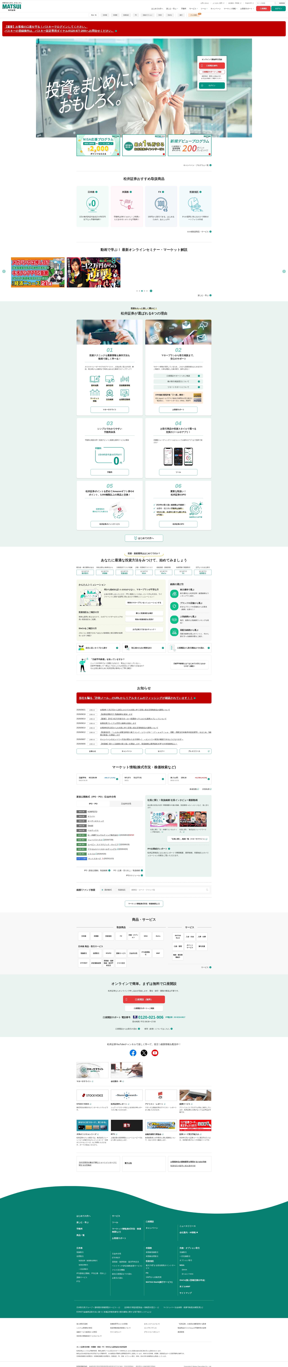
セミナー (161, 751)
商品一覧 (94, 15)
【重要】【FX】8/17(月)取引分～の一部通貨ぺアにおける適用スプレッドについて (133, 719)
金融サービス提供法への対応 (86, 1332)
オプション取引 (186, 1260)
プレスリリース (194, 751)
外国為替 (205, 789)
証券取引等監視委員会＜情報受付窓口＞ (140, 1307)
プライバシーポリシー (152, 1332)
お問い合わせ (205, 3)
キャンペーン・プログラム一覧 (196, 165)
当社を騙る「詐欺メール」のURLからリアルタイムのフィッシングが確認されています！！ (136, 697)
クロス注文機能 (118, 1270)
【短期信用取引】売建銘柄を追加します (116, 714)
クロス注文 (121, 963)
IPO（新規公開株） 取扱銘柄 (95, 870)
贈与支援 (202, 946)
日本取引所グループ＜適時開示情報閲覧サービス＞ (97, 1307)
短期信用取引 (83, 1265)
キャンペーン (216, 9)
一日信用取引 (83, 1269)
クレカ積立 (193, 15)
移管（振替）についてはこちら (157, 1029)
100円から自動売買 (153, 1277)
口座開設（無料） (144, 999)
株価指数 (193, 789)
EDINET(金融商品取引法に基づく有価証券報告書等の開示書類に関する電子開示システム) (112, 1312)
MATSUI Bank (178, 937)
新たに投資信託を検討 (144, 613)
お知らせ (92, 751)
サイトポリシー (115, 1332)
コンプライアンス (150, 1328)
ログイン (278, 8)
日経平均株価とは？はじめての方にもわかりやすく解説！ (189, 665)
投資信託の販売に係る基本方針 (183, 1166)
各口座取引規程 (82, 1324)
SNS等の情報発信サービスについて (89, 1336)
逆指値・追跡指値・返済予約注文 (108, 963)
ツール (203, 9)
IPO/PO (108, 953)
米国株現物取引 (152, 1252)
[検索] (276, 3)
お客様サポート (246, 9)
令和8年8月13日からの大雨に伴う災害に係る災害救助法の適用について (129, 728)
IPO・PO (93, 804)
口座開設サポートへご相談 (211, 72)
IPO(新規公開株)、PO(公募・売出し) (91, 1273)
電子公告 (128, 1163)
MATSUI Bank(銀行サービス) (159, 1282)
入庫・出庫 (202, 937)
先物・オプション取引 (190, 1248)
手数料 (183, 9)
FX (136, 15)
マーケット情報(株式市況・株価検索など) (144, 904)
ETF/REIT (83, 963)
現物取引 (84, 953)
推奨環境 (181, 1332)
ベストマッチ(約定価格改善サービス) (127, 1266)
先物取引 (183, 1252)
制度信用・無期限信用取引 (88, 1260)
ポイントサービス (190, 946)
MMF (158, 953)
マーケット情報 (230, 9)
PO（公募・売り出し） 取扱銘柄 (127, 870)
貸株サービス (121, 953)
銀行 (181, 15)
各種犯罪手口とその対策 (119, 1324)
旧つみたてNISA (187, 1274)
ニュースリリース (188, 1226)
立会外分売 (126, 804)
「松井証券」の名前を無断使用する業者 (192, 1324)
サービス (192, 9)
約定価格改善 (96, 963)
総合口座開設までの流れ (122, 1274)
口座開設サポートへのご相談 (178, 376)
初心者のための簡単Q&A (141, 648)
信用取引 (96, 953)
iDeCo (170, 15)
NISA (160, 15)
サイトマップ (186, 1293)
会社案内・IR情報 (234, 3)
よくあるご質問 (218, 3)
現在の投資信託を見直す (144, 619)
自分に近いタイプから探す (96, 648)
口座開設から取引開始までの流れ (190, 648)
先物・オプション (133, 936)
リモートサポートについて (178, 387)
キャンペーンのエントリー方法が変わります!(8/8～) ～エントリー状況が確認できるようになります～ (141, 739)
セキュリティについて (152, 1324)
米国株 (115, 15)
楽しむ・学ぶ (171, 9)
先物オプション (147, 15)
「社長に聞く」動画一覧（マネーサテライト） (188, 839)
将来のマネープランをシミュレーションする (144, 603)
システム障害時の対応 (84, 1328)
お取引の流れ (117, 1278)
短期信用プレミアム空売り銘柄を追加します (118, 723)
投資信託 (126, 15)
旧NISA (184, 1270)
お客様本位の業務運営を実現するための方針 (188, 1162)
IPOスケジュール (133, 875)
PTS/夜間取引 (146, 953)
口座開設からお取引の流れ (126, 1029)
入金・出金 (190, 937)
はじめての (85, 572)
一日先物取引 (185, 1256)
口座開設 (263, 8)
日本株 (105, 15)
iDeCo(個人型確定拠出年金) (192, 1280)
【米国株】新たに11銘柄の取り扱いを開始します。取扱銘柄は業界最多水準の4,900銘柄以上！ (138, 744)
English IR (248, 3)
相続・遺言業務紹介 (178, 956)
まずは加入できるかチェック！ (144, 629)
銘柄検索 (282, 3)
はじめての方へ (157, 9)
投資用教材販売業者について (120, 1328)
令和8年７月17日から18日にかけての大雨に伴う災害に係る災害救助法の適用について (135, 710)
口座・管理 (178, 946)
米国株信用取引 (152, 1256)
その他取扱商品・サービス (198, 232)
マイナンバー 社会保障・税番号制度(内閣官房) (182, 1307)
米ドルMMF (185, 1286)
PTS (78, 1281)
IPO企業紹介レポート (157, 849)
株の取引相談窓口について (178, 381)
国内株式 (108, 890)
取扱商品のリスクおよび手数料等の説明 (192, 1328)
